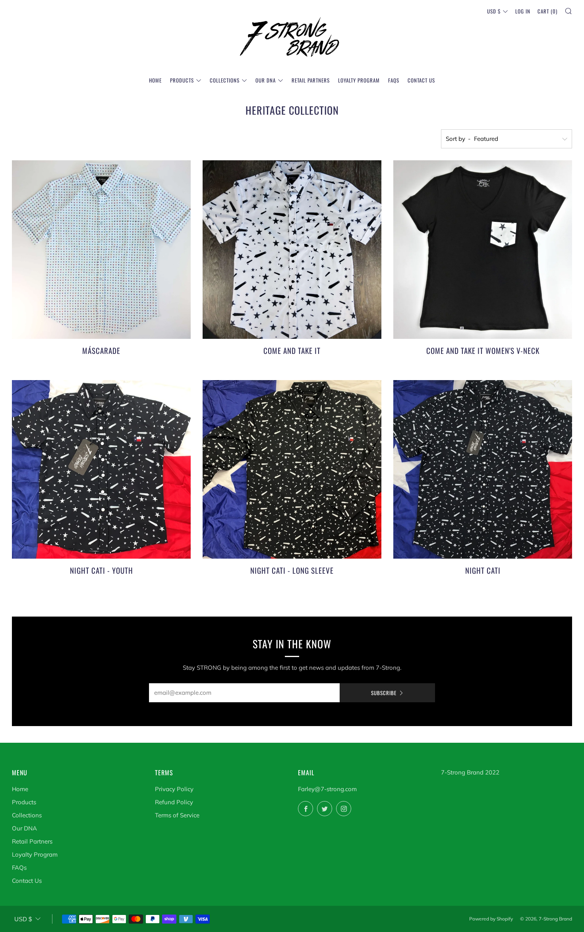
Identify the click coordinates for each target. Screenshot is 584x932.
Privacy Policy (174, 789)
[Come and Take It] (292, 249)
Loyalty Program (359, 80)
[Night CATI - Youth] (101, 469)
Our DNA (265, 80)
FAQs (393, 80)
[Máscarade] (101, 249)
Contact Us (421, 80)
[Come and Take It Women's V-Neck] (482, 249)
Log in (522, 11)
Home (155, 80)
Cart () (547, 11)
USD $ (494, 11)
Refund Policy (174, 802)
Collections (225, 80)
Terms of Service (177, 815)
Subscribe (383, 693)
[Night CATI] (482, 469)
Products (182, 80)
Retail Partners (311, 80)
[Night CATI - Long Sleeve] (292, 469)
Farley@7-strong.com (327, 789)
